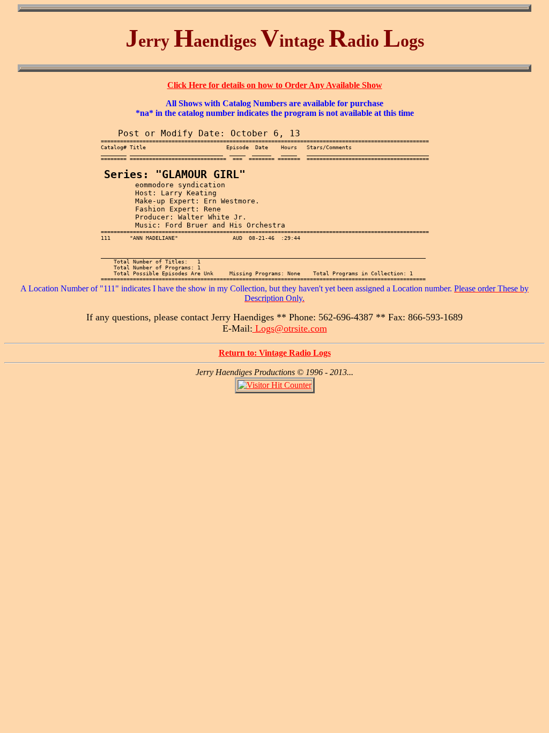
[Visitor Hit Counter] (274, 385)
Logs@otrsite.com (290, 328)
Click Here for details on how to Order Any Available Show (274, 85)
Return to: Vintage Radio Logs (275, 352)
